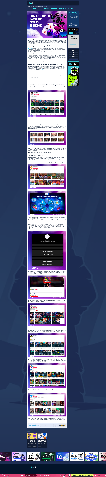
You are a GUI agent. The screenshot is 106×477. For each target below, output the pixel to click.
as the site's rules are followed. (50, 61)
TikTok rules (30, 48)
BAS (42, 69)
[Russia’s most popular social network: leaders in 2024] (42, 440)
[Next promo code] (105, 458)
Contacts (58, 466)
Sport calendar (45, 2)
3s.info (52, 472)
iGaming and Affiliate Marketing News (34, 425)
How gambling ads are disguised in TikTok (72, 23)
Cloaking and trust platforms (73, 25)
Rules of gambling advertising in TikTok (73, 14)
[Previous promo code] (1, 458)
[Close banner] (105, 475)
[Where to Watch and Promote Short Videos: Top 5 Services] (32, 440)
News (35, 2)
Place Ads (47, 466)
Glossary (49, 3)
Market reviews (39, 2)
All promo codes (102, 462)
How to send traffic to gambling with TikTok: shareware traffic (73, 17)
